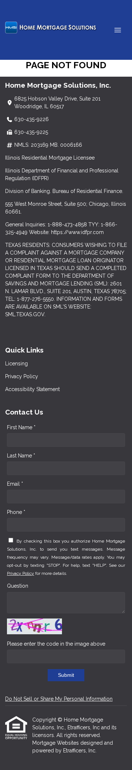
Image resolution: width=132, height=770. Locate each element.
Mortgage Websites (56, 743)
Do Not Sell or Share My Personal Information (59, 699)
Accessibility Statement (32, 389)
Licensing (16, 363)
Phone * (16, 512)
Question (17, 586)
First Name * (21, 427)
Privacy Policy (21, 376)
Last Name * (21, 456)
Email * (15, 484)
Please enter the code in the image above (56, 644)
